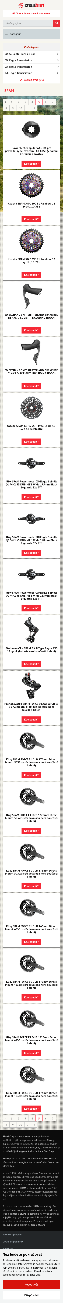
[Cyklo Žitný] (31, 5)
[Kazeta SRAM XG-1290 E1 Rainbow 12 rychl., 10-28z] (31, 241)
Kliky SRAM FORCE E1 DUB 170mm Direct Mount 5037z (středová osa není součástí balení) (31, 762)
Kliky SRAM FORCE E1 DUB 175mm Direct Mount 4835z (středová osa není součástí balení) (31, 1096)
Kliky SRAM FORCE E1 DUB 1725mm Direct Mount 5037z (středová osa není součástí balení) (31, 818)
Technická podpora (12, 1234)
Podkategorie (31, 47)
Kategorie (15, 34)
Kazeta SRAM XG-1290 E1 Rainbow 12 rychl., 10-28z (31, 260)
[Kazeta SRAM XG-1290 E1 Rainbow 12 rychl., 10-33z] (31, 185)
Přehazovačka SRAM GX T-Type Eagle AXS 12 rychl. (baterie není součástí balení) (31, 649)
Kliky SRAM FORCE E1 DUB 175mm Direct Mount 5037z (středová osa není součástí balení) (31, 873)
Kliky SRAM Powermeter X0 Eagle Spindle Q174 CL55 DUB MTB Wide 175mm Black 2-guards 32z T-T (31, 484)
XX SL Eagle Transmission (20, 54)
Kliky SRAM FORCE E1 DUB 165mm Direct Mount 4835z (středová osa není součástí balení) (31, 929)
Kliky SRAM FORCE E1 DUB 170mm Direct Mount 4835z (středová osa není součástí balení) (31, 984)
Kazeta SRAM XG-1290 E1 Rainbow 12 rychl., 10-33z (31, 205)
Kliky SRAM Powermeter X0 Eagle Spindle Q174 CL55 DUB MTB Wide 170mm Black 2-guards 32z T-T (31, 540)
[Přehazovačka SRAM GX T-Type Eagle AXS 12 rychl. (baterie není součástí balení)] (31, 630)
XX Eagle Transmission (18, 60)
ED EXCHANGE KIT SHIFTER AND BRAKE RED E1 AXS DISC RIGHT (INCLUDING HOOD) (31, 371)
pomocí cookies (44, 1264)
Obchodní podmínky (13, 1241)
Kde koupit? (31, 163)
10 (20, 108)
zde (38, 1274)
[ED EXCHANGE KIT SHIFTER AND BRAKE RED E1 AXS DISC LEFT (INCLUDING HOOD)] (31, 296)
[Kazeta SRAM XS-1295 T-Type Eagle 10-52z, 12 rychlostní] (31, 408)
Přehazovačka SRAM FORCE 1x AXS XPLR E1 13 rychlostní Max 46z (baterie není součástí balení (31, 706)
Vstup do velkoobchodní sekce (33, 13)
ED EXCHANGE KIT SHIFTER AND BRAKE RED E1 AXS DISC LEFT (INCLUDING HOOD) (31, 316)
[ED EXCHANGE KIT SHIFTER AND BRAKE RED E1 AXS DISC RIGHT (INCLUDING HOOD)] (31, 352)
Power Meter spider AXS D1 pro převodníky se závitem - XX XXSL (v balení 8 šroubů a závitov (31, 151)
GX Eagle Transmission (18, 73)
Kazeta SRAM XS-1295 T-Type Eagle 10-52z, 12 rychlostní (31, 427)
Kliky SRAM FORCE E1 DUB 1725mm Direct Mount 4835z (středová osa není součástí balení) (31, 1040)
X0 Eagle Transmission (18, 66)
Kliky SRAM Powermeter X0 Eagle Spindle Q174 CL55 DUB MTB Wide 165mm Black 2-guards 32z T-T (31, 595)
